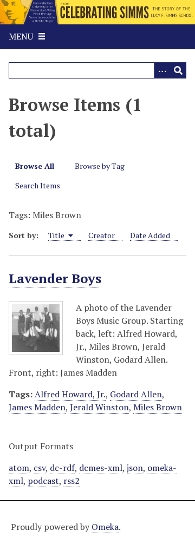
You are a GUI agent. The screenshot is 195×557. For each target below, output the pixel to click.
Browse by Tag (100, 166)
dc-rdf (62, 468)
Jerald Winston (99, 407)
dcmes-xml (100, 468)
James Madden (37, 407)
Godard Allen (136, 394)
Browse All (34, 166)
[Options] (162, 70)
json (135, 468)
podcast (43, 481)
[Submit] (178, 70)
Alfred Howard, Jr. (70, 394)
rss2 (71, 481)
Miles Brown (157, 407)
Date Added (150, 235)
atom (19, 468)
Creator (101, 235)
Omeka (105, 527)
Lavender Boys (55, 278)
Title (57, 235)
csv (40, 468)
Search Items (37, 185)
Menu (21, 36)
